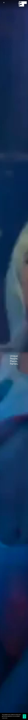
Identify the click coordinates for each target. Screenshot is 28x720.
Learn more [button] (4, 718)
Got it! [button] (24, 716)
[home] (22, 4)
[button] (4, 3)
